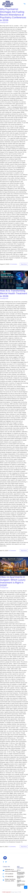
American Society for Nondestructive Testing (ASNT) (21, 873)
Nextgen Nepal (14, 892)
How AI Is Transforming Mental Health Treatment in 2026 (13, 293)
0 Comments (13, 264)
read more (24, 264)
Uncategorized (4, 22)
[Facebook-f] (3, 861)
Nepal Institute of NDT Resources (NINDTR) (7, 4)
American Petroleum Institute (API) (21, 881)
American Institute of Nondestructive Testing (21, 885)
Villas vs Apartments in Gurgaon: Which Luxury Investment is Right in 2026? (12, 581)
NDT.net (18, 870)
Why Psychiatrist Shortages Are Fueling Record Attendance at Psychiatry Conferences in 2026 (13, 15)
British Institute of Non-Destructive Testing (20, 877)
